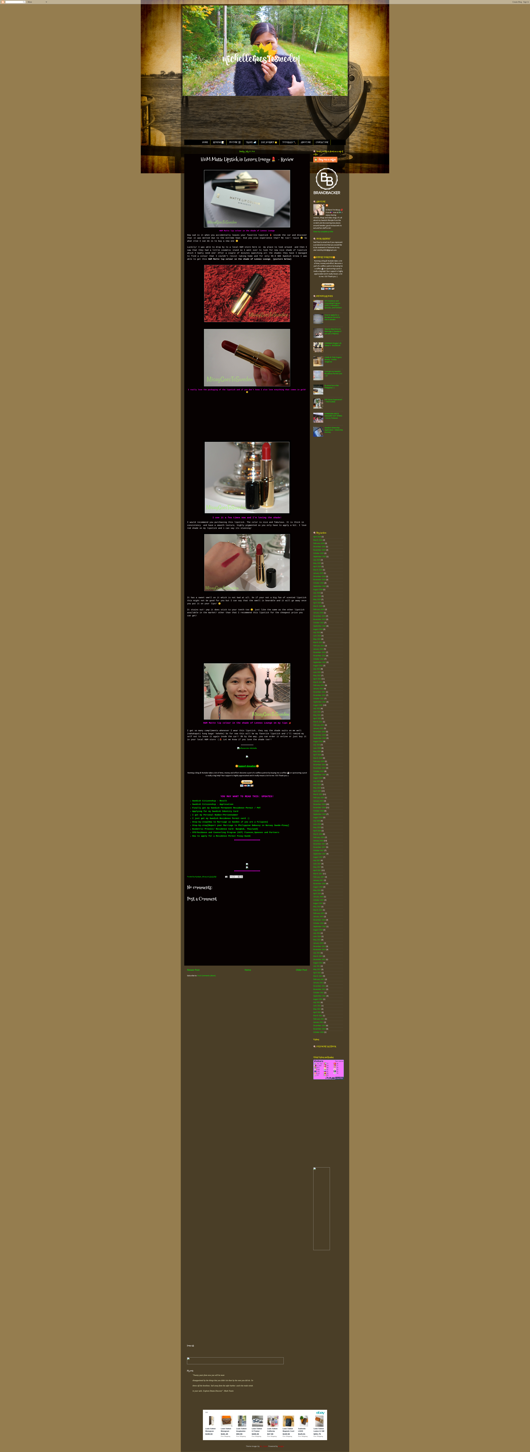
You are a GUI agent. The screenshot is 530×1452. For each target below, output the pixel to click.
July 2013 (316, 953)
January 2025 (318, 573)
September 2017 (319, 854)
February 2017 (318, 877)
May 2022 (317, 676)
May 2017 (317, 867)
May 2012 (317, 969)
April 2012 (317, 973)
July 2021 (316, 709)
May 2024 (317, 600)
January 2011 (318, 1022)
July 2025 (316, 560)
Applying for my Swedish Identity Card (215, 811)
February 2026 (318, 543)
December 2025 (319, 547)
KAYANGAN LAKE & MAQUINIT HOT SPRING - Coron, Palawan (333, 416)
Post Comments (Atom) (207, 976)
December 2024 (319, 576)
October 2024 (318, 583)
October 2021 (318, 699)
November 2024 (319, 580)
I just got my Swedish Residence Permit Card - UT (333, 374)
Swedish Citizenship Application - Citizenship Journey (334, 430)
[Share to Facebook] (239, 876)
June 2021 (317, 712)
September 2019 (319, 775)
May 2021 (317, 715)
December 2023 (319, 616)
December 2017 (319, 844)
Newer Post (193, 970)
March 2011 (318, 1016)
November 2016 (319, 884)
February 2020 (318, 761)
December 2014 (319, 920)
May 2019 (317, 788)
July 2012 (316, 966)
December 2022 (319, 652)
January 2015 (318, 917)
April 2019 (317, 791)
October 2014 (318, 923)
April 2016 (317, 894)
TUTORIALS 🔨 (289, 142)
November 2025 (319, 550)
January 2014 (318, 943)
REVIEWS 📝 (218, 142)
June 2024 (317, 596)
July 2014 (316, 933)
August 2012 (318, 963)
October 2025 (318, 553)
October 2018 (318, 811)
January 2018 (318, 841)
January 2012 (318, 983)
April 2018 (317, 831)
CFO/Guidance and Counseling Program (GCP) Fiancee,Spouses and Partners (236, 832)
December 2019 (319, 765)
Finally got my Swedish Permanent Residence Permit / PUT (226, 808)
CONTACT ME (322, 142)
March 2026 (318, 540)
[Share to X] (236, 876)
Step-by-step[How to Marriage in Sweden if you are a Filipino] (230, 822)
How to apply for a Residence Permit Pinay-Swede (221, 836)
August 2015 (318, 903)
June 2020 (317, 748)
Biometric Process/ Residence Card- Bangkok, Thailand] (225, 829)
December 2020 (319, 732)
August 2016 (318, 887)
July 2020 (316, 745)
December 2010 (319, 1026)
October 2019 (318, 771)
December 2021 (319, 692)
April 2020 (317, 755)
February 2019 (318, 798)
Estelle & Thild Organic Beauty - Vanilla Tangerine (333, 360)
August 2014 (318, 930)
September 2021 (319, 702)
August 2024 (318, 590)
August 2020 (318, 741)
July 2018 (316, 821)
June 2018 (317, 824)
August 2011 (318, 999)
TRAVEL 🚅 (251, 142)
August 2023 (318, 629)
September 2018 (319, 814)
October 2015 (318, 900)
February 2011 (318, 1019)
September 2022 (319, 662)
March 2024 (318, 606)
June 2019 (317, 785)
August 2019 (318, 778)
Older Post (301, 970)
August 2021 (318, 705)
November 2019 (319, 768)
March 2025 (318, 570)
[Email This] (231, 876)
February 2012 (318, 979)
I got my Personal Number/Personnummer (215, 815)
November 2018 (319, 808)
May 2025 (317, 563)
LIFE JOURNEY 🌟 (269, 142)
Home (248, 970)
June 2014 (317, 936)
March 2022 (318, 682)
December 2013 (319, 946)
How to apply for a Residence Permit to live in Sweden (332, 317)
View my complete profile (323, 232)
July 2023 (316, 632)
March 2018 (318, 834)
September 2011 (319, 996)
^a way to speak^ (197, 11)
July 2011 (316, 1002)
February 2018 (318, 837)
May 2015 (317, 907)
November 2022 (319, 656)
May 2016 (317, 890)
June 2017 (317, 864)
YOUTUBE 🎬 (235, 142)
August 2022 (318, 666)
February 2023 (318, 646)
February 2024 (318, 609)
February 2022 (318, 685)
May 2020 (317, 751)
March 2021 (318, 722)
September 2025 (319, 557)
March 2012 (318, 976)
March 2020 (318, 758)
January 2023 (318, 649)
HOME (205, 142)
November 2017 (319, 847)
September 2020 (319, 738)
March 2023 (318, 642)
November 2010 (319, 1029)
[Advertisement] (265, 116)
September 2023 (319, 626)
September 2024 (319, 586)
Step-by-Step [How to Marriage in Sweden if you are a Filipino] (333, 331)
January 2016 (318, 897)
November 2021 (319, 695)
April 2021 (317, 718)
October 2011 (318, 993)
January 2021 (318, 728)
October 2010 (318, 1032)
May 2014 (317, 940)
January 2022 (318, 689)
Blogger (281, 1446)
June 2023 (317, 636)
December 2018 (319, 804)
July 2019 (316, 781)
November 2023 (319, 619)
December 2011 (319, 986)
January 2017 (318, 880)
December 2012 (319, 960)
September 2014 (319, 927)
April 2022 (317, 679)
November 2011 (319, 989)
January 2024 (318, 613)
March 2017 (318, 874)
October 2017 (318, 850)
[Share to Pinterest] (241, 876)
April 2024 (317, 603)
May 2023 (317, 639)
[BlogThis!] (233, 876)
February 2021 (318, 725)
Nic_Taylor (264, 1446)
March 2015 (318, 910)
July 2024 (316, 593)
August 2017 (318, 857)
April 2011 (317, 1012)
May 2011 (317, 1009)
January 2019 (318, 801)
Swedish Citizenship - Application (212, 804)
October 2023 (318, 623)
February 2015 (318, 913)
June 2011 (317, 1006)
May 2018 (317, 827)
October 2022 (318, 659)
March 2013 (318, 956)
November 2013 (319, 950)
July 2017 (316, 860)
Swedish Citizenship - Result (209, 801)
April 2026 (317, 537)
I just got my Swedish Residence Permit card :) (220, 818)
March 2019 (318, 794)
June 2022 (317, 672)
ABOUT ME (306, 142)
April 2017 (317, 870)
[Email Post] (226, 877)
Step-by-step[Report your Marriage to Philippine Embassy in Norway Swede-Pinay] (240, 825)
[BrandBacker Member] (327, 195)
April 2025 (317, 567)
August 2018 (318, 818)
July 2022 (316, 669)
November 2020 (319, 735)
